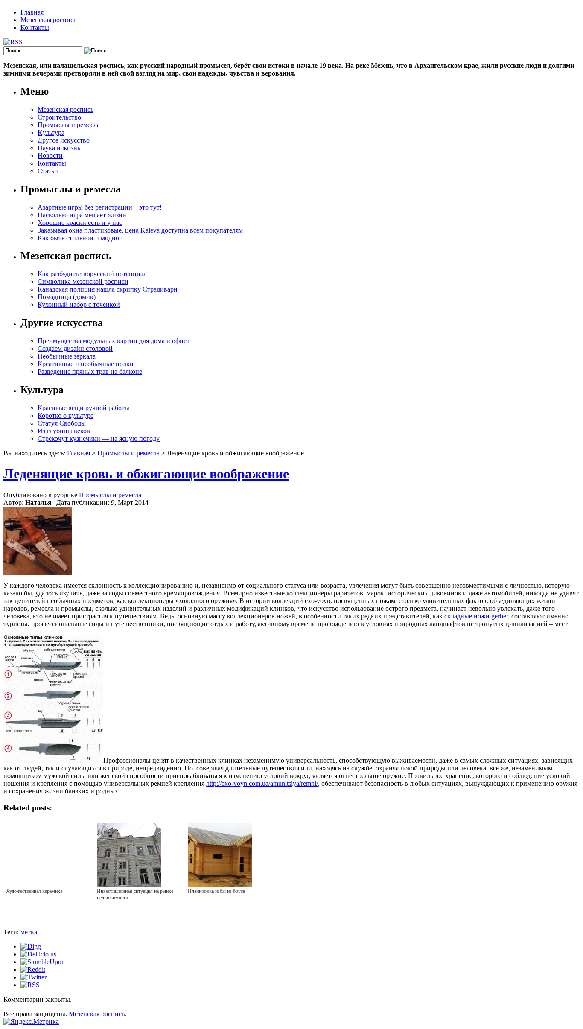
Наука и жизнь (59, 148)
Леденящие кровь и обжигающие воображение (146, 473)
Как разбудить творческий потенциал (92, 273)
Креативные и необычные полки (86, 363)
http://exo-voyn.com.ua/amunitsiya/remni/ (262, 783)
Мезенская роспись (48, 19)
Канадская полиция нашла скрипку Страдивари (108, 289)
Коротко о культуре (65, 415)
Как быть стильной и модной (80, 238)
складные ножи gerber (476, 616)
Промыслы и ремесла (69, 124)
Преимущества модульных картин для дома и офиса (113, 340)
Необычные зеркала (67, 356)
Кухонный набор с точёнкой (79, 304)
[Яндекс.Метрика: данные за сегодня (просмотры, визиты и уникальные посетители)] (31, 1022)
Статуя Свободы (62, 423)
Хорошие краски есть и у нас (80, 222)
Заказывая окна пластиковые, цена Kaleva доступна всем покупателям (140, 230)
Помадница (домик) (67, 296)
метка (28, 932)
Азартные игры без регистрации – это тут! (100, 207)
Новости (50, 155)
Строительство (59, 117)
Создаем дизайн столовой (75, 348)
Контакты (34, 27)
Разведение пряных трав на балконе (90, 371)
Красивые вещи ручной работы (83, 407)
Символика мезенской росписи (83, 281)
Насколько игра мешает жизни (82, 215)
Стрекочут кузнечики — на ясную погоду (99, 438)
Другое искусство (64, 140)
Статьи (48, 171)
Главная (32, 12)
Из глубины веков (64, 430)
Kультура (51, 132)
